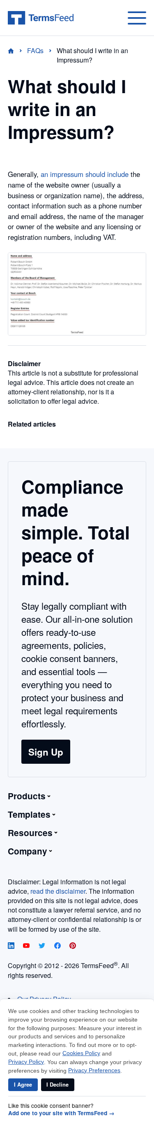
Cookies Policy (81, 1053)
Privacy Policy (26, 1062)
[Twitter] (43, 946)
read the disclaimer (57, 891)
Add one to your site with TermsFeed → (61, 1113)
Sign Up (45, 751)
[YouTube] (27, 946)
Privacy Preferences (94, 1070)
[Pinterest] (72, 946)
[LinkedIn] (12, 946)
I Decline (57, 1084)
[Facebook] (58, 946)
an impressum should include (85, 174)
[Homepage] (16, 50)
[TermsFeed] (41, 18)
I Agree (23, 1084)
